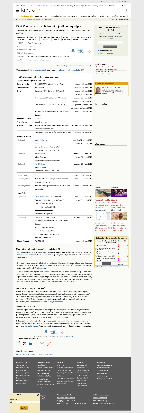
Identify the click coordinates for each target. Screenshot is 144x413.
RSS (101, 403)
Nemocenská (41, 382)
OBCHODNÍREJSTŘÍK (21, 39)
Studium (129, 1)
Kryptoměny (60, 373)
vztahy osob (63, 70)
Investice (60, 362)
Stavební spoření (48, 367)
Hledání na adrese (58, 16)
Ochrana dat (61, 395)
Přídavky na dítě (21, 370)
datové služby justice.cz (27, 255)
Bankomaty (46, 362)
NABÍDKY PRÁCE (75, 39)
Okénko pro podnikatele (104, 84)
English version (102, 373)
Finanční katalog (82, 375)
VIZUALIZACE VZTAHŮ (86, 39)
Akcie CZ (29, 6)
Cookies (70, 395)
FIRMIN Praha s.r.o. (42, 197)
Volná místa (45, 373)
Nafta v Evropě (61, 383)
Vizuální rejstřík (25, 16)
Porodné (48, 382)
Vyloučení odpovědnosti (66, 398)
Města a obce (81, 367)
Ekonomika (60, 370)
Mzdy (45, 376)
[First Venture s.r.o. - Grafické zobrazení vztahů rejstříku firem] (81, 53)
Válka (106, 6)
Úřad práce (40, 376)
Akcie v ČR (114, 187)
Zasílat (23, 408)
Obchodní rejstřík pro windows (106, 69)
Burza (58, 365)
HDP (66, 370)
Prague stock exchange (104, 378)
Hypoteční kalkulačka (22, 380)
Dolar (49, 370)
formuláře (84, 386)
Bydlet (124, 1)
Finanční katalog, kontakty (105, 71)
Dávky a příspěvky (117, 210)
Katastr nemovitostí (83, 370)
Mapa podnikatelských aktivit (106, 74)
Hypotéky (70, 6)
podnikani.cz (70, 336)
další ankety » (117, 266)
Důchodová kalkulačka (23, 367)
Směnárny (40, 370)
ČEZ (63, 365)
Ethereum (73, 373)
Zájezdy (108, 1)
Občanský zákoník (82, 378)
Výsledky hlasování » (101, 266)
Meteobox (118, 1)
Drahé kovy (60, 376)
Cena (103, 365)
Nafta (71, 381)
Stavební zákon (82, 383)
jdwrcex (31, 53)
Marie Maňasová (41, 140)
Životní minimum (21, 378)
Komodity (98, 187)
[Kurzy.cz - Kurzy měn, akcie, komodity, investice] (30, 12)
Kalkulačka (88, 6)
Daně (78, 386)
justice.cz (41, 268)
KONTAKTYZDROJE (56, 39)
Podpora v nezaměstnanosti (45, 384)
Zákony (95, 6)
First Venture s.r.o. (38, 19)
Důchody (39, 387)
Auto (98, 365)
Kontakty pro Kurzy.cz (101, 401)
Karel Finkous (40, 154)
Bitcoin (63, 6)
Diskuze (111, 6)
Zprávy (23, 6)
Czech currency (102, 376)
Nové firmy (105, 16)
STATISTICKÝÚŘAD (45, 39)
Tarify (76, 6)
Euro (45, 370)
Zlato (58, 6)
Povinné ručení (21, 383)
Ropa (58, 381)
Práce (101, 6)
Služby (115, 16)
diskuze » (110, 266)
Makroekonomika (100, 210)
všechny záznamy (106, 53)
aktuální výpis (39, 70)
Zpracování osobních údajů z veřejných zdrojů (44, 302)
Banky (39, 362)
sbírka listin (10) (77, 70)
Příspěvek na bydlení (22, 373)
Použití (95, 403)
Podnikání (80, 362)
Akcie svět (37, 6)
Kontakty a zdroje (32, 326)
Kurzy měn (45, 6)
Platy (49, 376)
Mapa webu (104, 370)
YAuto (113, 1)
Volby (99, 370)
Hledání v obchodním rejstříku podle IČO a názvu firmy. (110, 36)
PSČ (87, 367)
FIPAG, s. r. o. (40, 217)
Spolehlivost (109, 365)
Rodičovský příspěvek (23, 375)
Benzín (67, 381)
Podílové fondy (68, 367)
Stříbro (72, 378)
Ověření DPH (73, 16)
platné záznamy (105, 50)
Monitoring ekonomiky (104, 367)
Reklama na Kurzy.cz (101, 395)
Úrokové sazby (41, 365)
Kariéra (103, 1)
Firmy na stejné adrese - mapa (39, 60)
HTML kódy (108, 403)
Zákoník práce (81, 380)
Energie (81, 6)
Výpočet (27, 362)
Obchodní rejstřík (27, 19)
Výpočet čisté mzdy (22, 365)
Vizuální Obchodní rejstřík (105, 67)
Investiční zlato (65, 378)
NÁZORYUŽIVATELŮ (66, 39)
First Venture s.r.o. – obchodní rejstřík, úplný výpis (34, 354)
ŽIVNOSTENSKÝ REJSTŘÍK (33, 39)
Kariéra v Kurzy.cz (100, 398)
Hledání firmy (41, 16)
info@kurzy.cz (64, 310)
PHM (62, 381)
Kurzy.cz (18, 19)
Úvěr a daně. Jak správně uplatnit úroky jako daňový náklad (112, 92)
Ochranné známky (89, 16)
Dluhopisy (60, 367)
